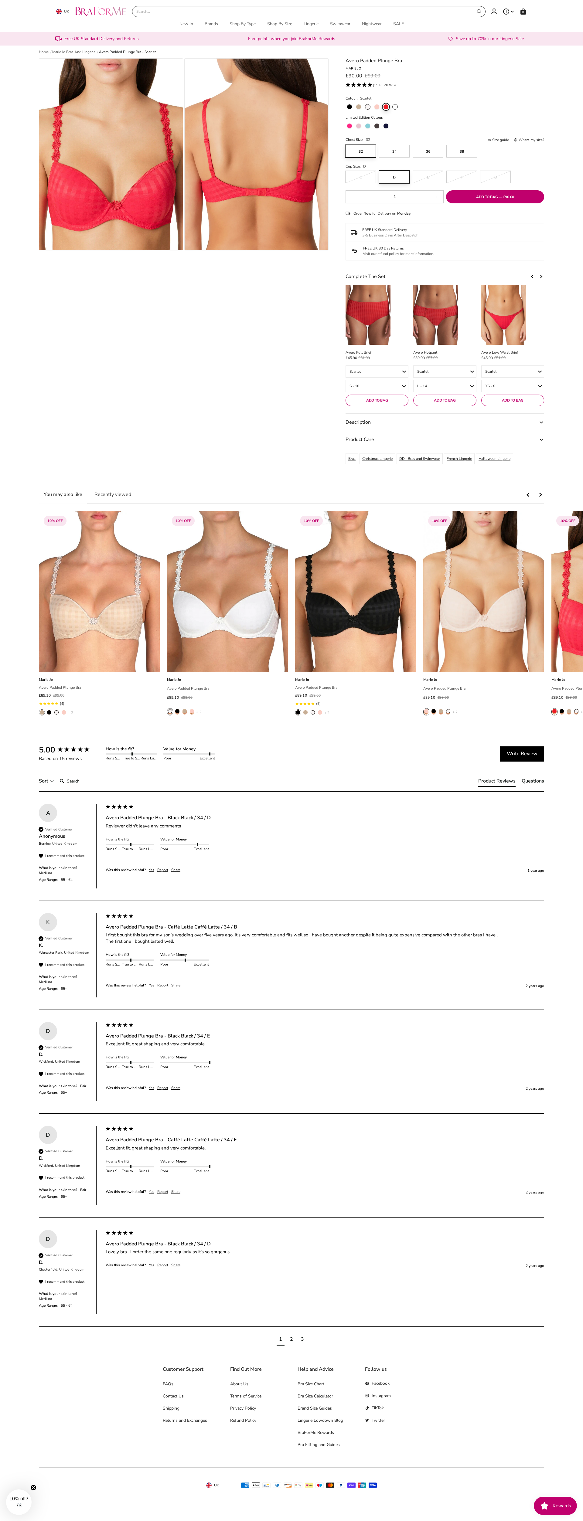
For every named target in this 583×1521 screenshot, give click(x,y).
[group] (71, 750)
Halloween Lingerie (494, 458)
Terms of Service (245, 1396)
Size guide (500, 140)
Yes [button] (151, 869)
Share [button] (175, 869)
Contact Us (173, 1396)
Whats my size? (531, 140)
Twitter (378, 1420)
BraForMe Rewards (316, 1432)
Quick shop (99, 665)
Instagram (381, 1396)
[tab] (497, 782)
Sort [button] (44, 781)
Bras (352, 458)
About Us (239, 1384)
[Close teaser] (33, 1488)
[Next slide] (541, 276)
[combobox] (309, 11)
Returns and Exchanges (185, 1420)
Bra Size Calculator (315, 1396)
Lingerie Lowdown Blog (320, 1420)
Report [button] (162, 869)
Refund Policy (243, 1420)
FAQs (168, 1384)
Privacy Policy (243, 1408)
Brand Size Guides (315, 1408)
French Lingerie (459, 458)
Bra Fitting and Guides (319, 1445)
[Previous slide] (533, 276)
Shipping (171, 1408)
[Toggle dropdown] (509, 11)
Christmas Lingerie (377, 458)
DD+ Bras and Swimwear (419, 458)
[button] (371, 85)
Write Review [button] (522, 753)
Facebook (381, 1383)
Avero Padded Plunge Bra (60, 687)
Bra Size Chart (311, 1384)
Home (44, 51)
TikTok (378, 1408)
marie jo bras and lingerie (73, 51)
